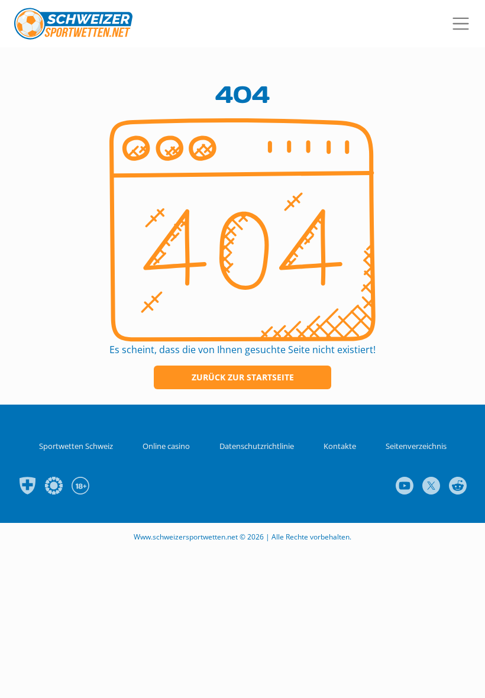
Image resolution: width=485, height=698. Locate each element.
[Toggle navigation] (462, 23)
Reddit (458, 486)
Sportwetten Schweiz (76, 446)
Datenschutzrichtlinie (256, 446)
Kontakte (340, 446)
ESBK (27, 486)
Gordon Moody (54, 486)
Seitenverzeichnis (416, 446)
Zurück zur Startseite (243, 377)
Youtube (404, 486)
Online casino (166, 446)
